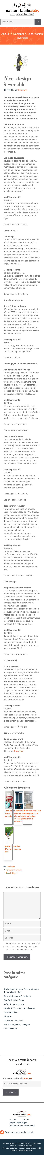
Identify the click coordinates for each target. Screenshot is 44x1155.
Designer (18, 33)
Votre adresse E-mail (17, 1078)
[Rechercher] (38, 22)
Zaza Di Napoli (11, 873)
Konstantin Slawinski (13, 870)
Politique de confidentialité (22, 1125)
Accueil (5, 33)
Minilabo (7, 1016)
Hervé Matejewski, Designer (17, 1024)
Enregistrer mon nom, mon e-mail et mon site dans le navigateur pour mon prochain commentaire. (23, 946)
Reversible (18, 751)
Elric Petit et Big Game (14, 1000)
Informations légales (19, 1123)
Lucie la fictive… (11, 1012)
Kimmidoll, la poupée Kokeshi (17, 996)
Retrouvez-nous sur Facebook (19, 1132)
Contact (25, 1119)
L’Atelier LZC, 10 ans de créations (19, 1008)
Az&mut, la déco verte (14, 1004)
